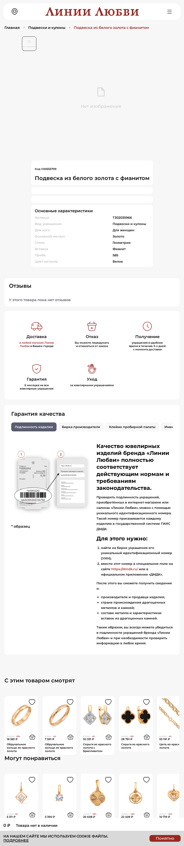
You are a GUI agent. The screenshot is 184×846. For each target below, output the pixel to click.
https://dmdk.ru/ (124, 569)
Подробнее (16, 840)
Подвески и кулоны (46, 28)
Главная (12, 28)
